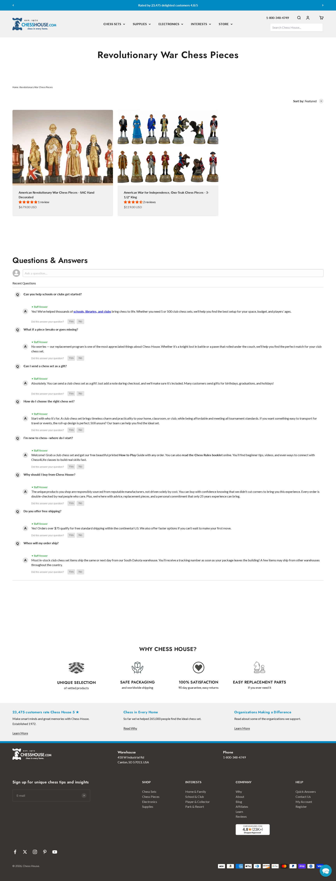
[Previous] (13, 5)
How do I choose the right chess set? (49, 401)
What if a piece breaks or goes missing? (51, 329)
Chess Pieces (150, 796)
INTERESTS (199, 24)
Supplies (147, 806)
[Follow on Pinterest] (44, 852)
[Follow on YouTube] (54, 852)
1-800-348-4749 (277, 17)
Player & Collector (197, 801)
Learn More (20, 733)
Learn (239, 811)
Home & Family (195, 791)
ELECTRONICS (168, 24)
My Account (304, 801)
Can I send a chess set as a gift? (45, 366)
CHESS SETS (112, 24)
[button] (71, 321)
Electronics (149, 801)
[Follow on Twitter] (25, 852)
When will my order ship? (41, 543)
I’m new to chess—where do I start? (48, 438)
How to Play (127, 455)
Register (301, 806)
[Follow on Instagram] (35, 852)
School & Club (194, 796)
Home (15, 87)
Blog (239, 801)
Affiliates (242, 806)
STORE (224, 24)
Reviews (241, 816)
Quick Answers (306, 791)
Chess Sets (149, 791)
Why (239, 791)
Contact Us (303, 796)
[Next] (323, 5)
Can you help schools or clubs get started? (53, 294)
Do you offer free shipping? (42, 511)
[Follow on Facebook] (15, 852)
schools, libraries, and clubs (92, 311)
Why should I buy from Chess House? (49, 474)
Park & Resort (194, 806)
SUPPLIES (140, 24)
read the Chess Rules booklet (202, 455)
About (240, 796)
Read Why (130, 728)
